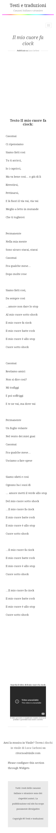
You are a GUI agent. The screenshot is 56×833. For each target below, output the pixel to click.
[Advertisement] (28, 86)
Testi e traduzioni (28, 5)
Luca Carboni (33, 51)
